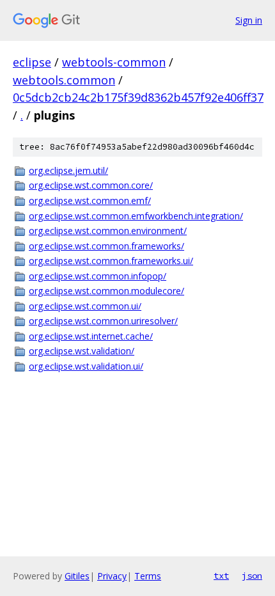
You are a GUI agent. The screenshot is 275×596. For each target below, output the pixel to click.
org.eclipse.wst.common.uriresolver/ (103, 321)
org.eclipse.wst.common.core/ (91, 185)
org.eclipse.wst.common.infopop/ (97, 276)
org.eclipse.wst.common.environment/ (108, 230)
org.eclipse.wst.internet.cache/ (91, 336)
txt (221, 575)
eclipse (32, 62)
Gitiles (77, 576)
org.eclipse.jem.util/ (68, 170)
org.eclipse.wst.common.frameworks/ (106, 246)
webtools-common (114, 62)
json (252, 575)
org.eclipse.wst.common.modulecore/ (106, 291)
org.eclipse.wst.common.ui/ (85, 306)
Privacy (112, 576)
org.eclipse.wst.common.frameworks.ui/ (111, 261)
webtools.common (64, 80)
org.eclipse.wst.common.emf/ (90, 200)
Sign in (248, 20)
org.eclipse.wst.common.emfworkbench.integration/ (136, 216)
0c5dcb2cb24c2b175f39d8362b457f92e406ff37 (138, 97)
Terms (147, 576)
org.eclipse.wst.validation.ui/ (86, 366)
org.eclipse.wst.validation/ (81, 351)
